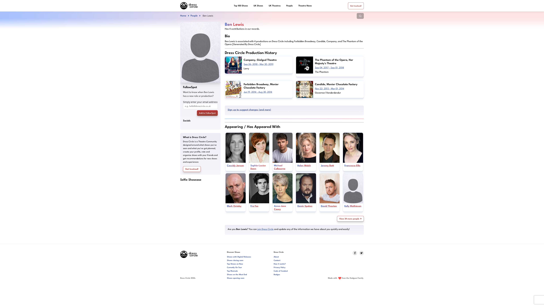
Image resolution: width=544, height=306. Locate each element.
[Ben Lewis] (200, 52)
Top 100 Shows (241, 6)
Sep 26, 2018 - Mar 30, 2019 (258, 64)
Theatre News (305, 6)
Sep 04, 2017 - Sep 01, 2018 (329, 68)
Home (183, 16)
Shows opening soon (235, 278)
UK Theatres (275, 6)
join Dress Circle (265, 229)
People (289, 6)
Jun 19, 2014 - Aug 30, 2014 (258, 92)
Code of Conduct (281, 271)
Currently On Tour (234, 267)
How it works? (280, 264)
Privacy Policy (279, 267)
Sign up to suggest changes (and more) (249, 110)
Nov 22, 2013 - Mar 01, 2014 (329, 89)
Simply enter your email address (200, 102)
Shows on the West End (237, 275)
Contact (277, 260)
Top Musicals (232, 271)
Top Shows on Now (235, 264)
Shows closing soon (235, 260)
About (276, 257)
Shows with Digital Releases (239, 257)
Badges (277, 275)
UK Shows (258, 6)
